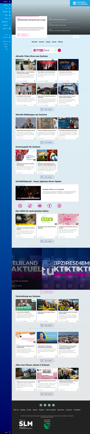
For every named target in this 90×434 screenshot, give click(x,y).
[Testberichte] (41, 405)
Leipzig (48, 42)
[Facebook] (45, 405)
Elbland (60, 42)
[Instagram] (49, 405)
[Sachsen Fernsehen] (80, 3)
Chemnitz (34, 42)
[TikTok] (53, 405)
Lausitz (54, 42)
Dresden (41, 42)
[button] (74, 36)
